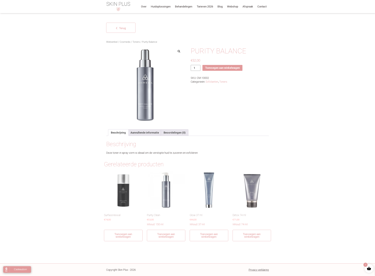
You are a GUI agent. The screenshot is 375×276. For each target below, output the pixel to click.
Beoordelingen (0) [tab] (175, 132)
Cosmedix (125, 42)
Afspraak (248, 6)
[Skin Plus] (118, 6)
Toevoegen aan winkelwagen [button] (123, 235)
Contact (262, 6)
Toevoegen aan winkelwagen (222, 67)
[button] (179, 51)
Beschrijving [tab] (118, 132)
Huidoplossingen (161, 6)
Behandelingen (183, 6)
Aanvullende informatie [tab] (145, 132)
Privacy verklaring (259, 269)
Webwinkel (111, 42)
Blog (220, 6)
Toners (136, 42)
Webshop (232, 6)
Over (143, 6)
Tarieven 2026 (205, 6)
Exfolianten (212, 81)
